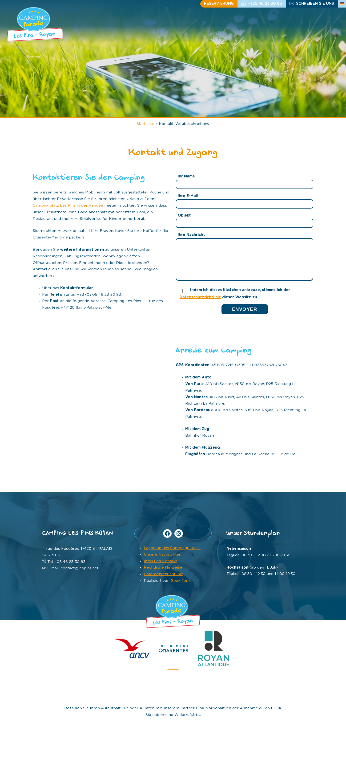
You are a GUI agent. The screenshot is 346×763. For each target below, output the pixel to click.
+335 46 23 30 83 (265, 3)
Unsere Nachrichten (162, 554)
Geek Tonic (181, 581)
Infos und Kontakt (160, 561)
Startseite (145, 124)
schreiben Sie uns (315, 3)
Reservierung (219, 3)
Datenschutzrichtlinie (200, 297)
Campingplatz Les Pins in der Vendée (68, 205)
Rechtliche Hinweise (163, 567)
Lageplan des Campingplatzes (172, 548)
